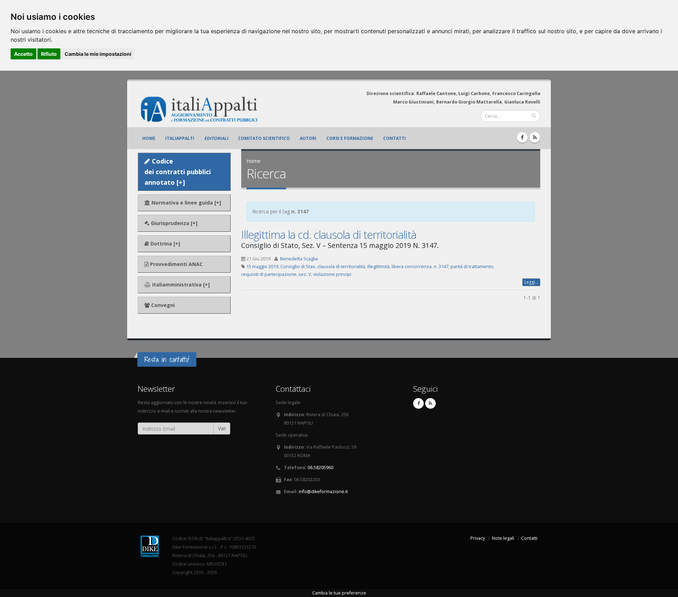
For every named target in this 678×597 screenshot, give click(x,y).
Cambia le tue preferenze (339, 593)
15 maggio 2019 (262, 267)
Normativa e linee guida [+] (185, 202)
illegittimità (378, 267)
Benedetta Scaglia (299, 259)
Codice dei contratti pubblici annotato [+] (177, 172)
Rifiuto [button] (49, 54)
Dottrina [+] (164, 243)
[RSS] (534, 137)
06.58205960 (320, 468)
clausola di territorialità (341, 267)
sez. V (304, 274)
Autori (308, 138)
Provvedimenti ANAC (176, 264)
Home (148, 138)
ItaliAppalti (179, 138)
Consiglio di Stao (297, 267)
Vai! (222, 428)
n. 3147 (441, 267)
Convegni (162, 305)
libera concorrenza (412, 267)
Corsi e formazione (349, 138)
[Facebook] (522, 137)
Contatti (394, 138)
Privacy (477, 538)
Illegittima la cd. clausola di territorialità (328, 234)
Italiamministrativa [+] (180, 284)
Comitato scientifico (264, 138)
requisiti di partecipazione (268, 274)
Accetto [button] (23, 54)
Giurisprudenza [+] (173, 223)
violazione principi (332, 274)
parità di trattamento (472, 267)
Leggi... (531, 282)
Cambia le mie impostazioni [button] (98, 54)
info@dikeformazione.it (323, 492)
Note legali (503, 538)
